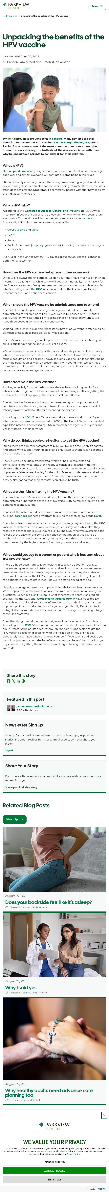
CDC (28, 417)
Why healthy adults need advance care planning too (49, 1092)
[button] (104, 1115)
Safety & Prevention (57, 62)
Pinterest (23, 681)
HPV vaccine (44, 289)
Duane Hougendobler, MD (71, 142)
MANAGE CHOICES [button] (55, 1162)
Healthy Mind (33, 1100)
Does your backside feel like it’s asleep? (48, 902)
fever (97, 515)
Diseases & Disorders (20, 907)
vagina (21, 229)
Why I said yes (20, 987)
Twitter (13, 681)
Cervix (11, 229)
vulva (35, 229)
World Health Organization (54, 598)
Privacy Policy (73, 1154)
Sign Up (9, 750)
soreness (21, 515)
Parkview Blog (10, 16)
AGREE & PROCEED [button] (54, 1170)
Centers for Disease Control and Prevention (54, 210)
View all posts (14, 819)
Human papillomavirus (18, 171)
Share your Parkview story (21, 787)
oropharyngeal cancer (46, 245)
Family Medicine (30, 62)
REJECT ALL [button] (54, 1179)
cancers (57, 138)
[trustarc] (100, 1189)
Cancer (12, 62)
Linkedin (18, 681)
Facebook (8, 681)
